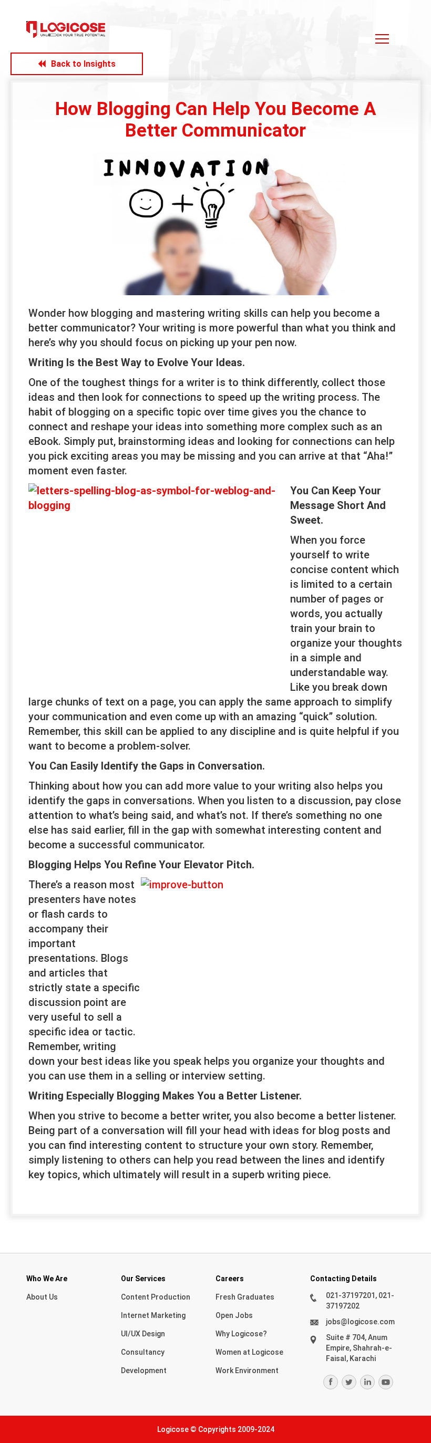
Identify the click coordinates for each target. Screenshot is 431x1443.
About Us (42, 1297)
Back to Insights (83, 64)
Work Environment (247, 1370)
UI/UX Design (143, 1334)
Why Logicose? (241, 1334)
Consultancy (143, 1352)
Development (144, 1370)
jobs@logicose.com (360, 1321)
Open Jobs (234, 1315)
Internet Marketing (153, 1315)
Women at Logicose (249, 1352)
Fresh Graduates (245, 1297)
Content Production (155, 1297)
